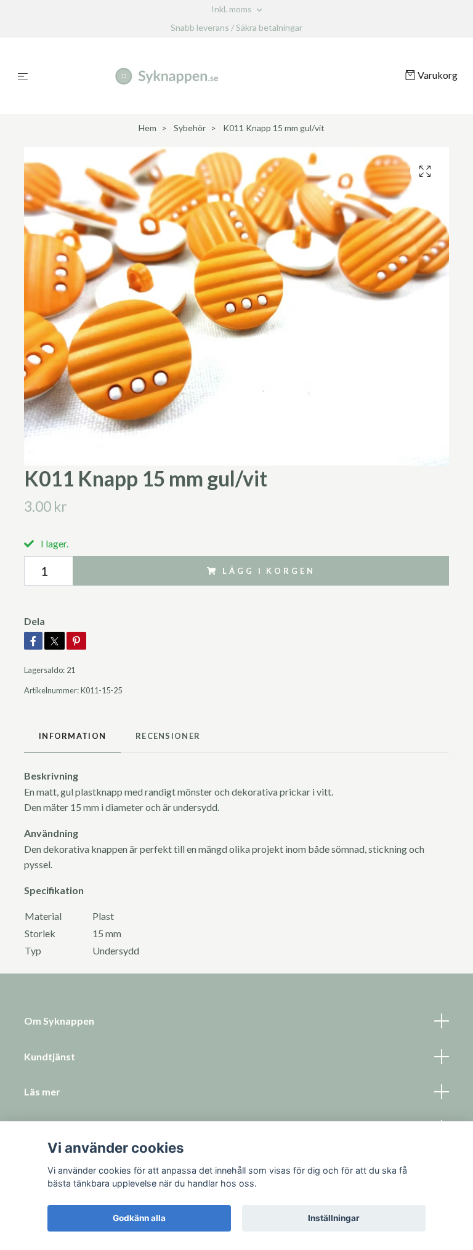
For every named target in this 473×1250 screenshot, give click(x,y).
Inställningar (334, 1218)
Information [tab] (72, 736)
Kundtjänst (49, 1056)
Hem (147, 128)
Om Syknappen (59, 1020)
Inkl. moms (232, 9)
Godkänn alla (139, 1218)
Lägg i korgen (268, 571)
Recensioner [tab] (167, 736)
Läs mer (42, 1091)
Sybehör (190, 128)
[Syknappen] (218, 75)
